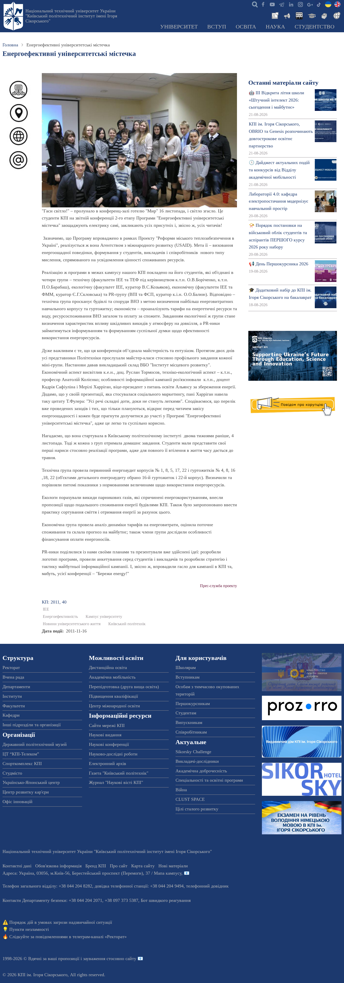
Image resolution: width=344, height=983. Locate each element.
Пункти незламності (29, 929)
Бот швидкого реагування (166, 900)
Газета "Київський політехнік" (118, 773)
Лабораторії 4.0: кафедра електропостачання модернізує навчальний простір (278, 201)
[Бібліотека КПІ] (323, 15)
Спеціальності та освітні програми (209, 780)
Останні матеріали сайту (283, 82)
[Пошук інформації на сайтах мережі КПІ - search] (254, 4)
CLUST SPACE (190, 799)
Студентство (314, 27)
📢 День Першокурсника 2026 (278, 263)
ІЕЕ (46, 609)
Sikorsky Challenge (193, 751)
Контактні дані (17, 865)
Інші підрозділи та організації (32, 724)
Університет (179, 27)
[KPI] (337, 4)
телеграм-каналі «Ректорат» (100, 936)
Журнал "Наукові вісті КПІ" (116, 782)
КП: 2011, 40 (54, 602)
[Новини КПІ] (274, 15)
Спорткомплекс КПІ (22, 763)
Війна (181, 789)
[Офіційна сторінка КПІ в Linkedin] (291, 4)
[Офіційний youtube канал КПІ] (272, 4)
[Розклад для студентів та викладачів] (298, 15)
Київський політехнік (127, 624)
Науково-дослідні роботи (113, 753)
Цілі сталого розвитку (197, 808)
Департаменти (16, 686)
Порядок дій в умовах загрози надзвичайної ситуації (60, 922)
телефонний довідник (207, 886)
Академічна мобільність (112, 677)
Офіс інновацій (17, 801)
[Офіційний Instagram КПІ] (300, 4)
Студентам (186, 712)
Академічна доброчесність (201, 770)
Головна (10, 44)
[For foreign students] (335, 15)
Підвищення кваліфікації (113, 696)
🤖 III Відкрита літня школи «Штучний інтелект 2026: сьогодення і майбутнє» (276, 100)
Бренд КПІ (95, 865)
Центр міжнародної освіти (114, 705)
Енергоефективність (60, 616)
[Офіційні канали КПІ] (282, 4)
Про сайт (118, 865)
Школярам (186, 667)
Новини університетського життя (71, 624)
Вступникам (187, 677)
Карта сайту (143, 865)
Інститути (12, 696)
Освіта (246, 27)
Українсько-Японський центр (31, 782)
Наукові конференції (109, 744)
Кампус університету (104, 616)
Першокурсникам (193, 703)
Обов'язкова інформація (58, 865)
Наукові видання (105, 734)
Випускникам (189, 722)
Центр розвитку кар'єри (26, 792)
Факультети (14, 705)
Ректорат (11, 667)
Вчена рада (13, 677)
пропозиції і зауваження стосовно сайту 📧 (100, 958)
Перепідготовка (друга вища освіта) (124, 686)
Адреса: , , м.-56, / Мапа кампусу (92, 873)
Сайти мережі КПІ (107, 725)
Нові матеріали (173, 865)
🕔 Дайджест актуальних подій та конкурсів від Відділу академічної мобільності (279, 170)
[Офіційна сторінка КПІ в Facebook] (263, 4)
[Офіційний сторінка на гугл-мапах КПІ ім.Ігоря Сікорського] (309, 4)
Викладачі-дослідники (197, 761)
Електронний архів (107, 763)
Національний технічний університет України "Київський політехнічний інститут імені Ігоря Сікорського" (71, 15)
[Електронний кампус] (311, 15)
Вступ (216, 27)
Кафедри (11, 715)
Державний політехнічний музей (35, 744)
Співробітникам (191, 732)
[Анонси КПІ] (286, 15)
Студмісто (12, 773)
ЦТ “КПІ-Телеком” (21, 753)
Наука (275, 27)
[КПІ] (328, 4)
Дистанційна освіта (108, 667)
